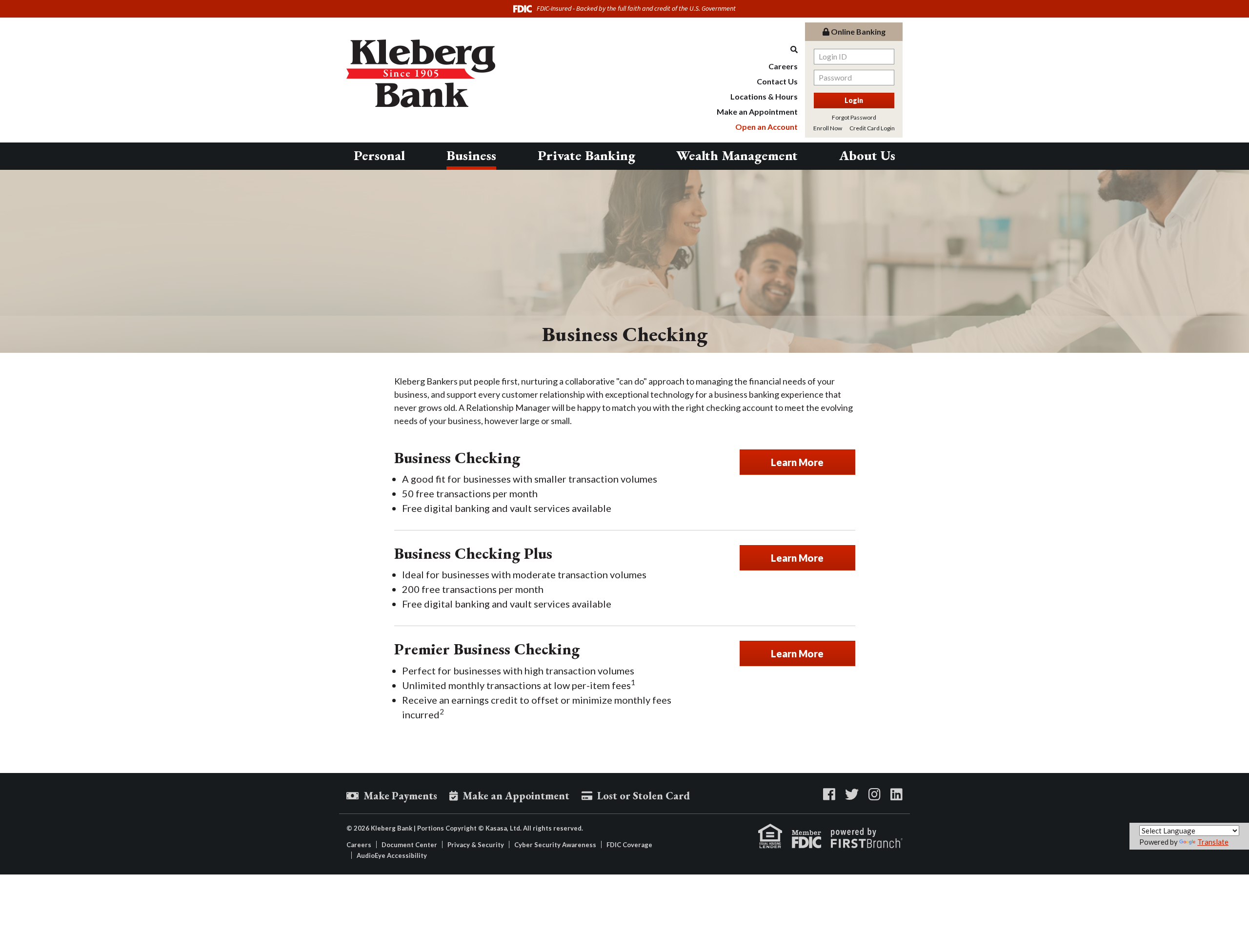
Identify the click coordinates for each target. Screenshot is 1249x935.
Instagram (874, 794)
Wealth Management (737, 155)
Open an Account (766, 126)
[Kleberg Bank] (420, 72)
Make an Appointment (757, 111)
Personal (379, 155)
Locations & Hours (764, 96)
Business (471, 155)
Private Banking (586, 155)
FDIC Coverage (629, 845)
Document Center (409, 845)
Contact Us (777, 81)
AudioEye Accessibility (392, 855)
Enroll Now (827, 128)
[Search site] (757, 49)
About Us (867, 155)
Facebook (829, 794)
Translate (1213, 841)
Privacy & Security (475, 845)
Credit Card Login (872, 128)
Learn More (797, 462)
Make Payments (400, 796)
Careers (783, 66)
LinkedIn (896, 794)
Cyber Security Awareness (555, 845)
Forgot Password (854, 117)
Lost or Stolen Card (643, 796)
